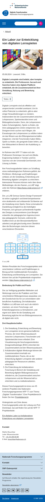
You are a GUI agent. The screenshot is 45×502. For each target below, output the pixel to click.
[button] (4, 23)
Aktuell (8, 32)
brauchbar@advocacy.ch (17, 439)
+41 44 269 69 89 (12, 437)
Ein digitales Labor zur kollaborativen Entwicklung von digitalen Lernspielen (17, 417)
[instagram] (22, 490)
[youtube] (27, 490)
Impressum (15, 498)
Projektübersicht (21, 397)
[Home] (22, 13)
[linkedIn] (8, 490)
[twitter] (4, 490)
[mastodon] (18, 490)
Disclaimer (5, 498)
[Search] (41, 23)
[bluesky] (13, 490)
